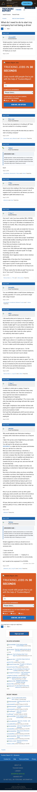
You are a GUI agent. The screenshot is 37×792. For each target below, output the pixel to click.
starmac (10, 428)
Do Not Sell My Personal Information (18, 779)
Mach (13, 679)
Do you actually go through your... (21, 669)
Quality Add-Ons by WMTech (18, 787)
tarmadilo (11, 287)
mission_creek (10, 743)
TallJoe (18, 173)
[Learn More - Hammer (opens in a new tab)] (18, 3)
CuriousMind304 (11, 724)
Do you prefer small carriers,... (19, 697)
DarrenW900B (19, 645)
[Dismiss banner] (35, 3)
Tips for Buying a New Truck (20, 654)
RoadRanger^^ (10, 714)
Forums (18, 10)
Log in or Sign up (30, 7)
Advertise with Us (18, 774)
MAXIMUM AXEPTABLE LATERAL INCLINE (22, 681)
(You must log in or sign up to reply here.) (11, 624)
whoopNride (6, 173)
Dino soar (11, 119)
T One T (10, 213)
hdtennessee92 (11, 704)
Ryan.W (15, 655)
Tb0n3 (10, 148)
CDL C (23, 100)
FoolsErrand (12, 302)
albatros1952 (10, 683)
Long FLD (14, 373)
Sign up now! (19, 634)
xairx (11, 138)
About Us (17, 765)
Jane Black (17, 650)
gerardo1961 (10, 662)
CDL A (7, 100)
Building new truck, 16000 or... (19, 677)
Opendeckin (6, 138)
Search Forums (7, 14)
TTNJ (10, 183)
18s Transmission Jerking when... (25, 673)
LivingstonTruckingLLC (13, 675)
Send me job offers (18, 105)
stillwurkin (14, 138)
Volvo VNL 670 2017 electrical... (22, 711)
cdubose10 (18, 687)
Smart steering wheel (21, 644)
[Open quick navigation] (33, 18)
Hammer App (17, 777)
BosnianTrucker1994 (12, 667)
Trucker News (18, 768)
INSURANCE (6, 446)
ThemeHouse (28, 788)
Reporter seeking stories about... (23, 649)
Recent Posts (15, 14)
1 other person (23, 138)
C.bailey (15, 670)
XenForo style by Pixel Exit (18, 786)
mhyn (12, 200)
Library (18, 771)
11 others (28, 302)
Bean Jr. (9, 277)
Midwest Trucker (20, 302)
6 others (24, 173)
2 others (21, 373)
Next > (8, 28)
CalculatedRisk (10, 729)
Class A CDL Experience (11, 89)
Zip (5, 82)
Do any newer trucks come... (22, 685)
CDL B (15, 100)
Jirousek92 (12, 37)
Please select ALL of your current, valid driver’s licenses (15, 97)
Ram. (13, 699)
